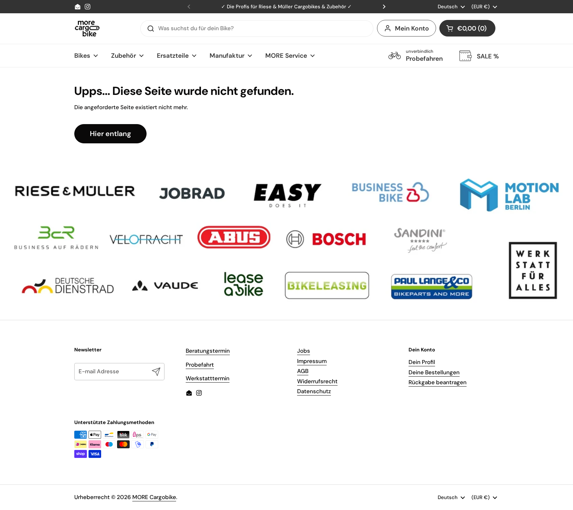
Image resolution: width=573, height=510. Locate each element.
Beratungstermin (208, 350)
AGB (302, 371)
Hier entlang (110, 133)
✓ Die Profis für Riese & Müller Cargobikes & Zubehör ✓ (286, 6)
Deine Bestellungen (434, 372)
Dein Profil (422, 362)
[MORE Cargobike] (87, 28)
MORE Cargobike (154, 497)
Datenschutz (314, 391)
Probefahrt (200, 364)
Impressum (312, 361)
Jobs (303, 350)
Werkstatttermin (207, 378)
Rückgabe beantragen (438, 382)
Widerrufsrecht (317, 381)
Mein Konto (412, 28)
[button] (467, 28)
